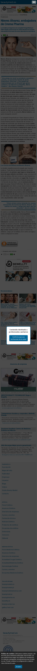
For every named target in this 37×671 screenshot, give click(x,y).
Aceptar (18, 666)
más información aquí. (8, 663)
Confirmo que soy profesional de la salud (18, 338)
